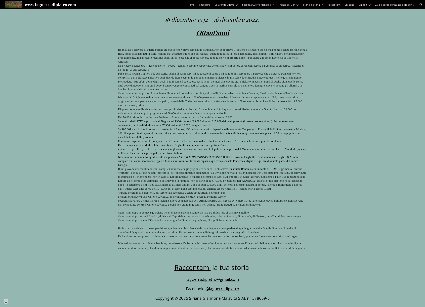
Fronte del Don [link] (287, 4)
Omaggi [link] (363, 4)
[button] (421, 5)
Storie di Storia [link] (311, 4)
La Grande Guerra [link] (224, 4)
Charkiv (264, 93)
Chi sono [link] (349, 4)
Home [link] (191, 4)
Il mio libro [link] (204, 4)
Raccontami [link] (334, 4)
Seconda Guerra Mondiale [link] (256, 4)
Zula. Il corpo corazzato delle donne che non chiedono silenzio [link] (395, 4)
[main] (212, 26)
